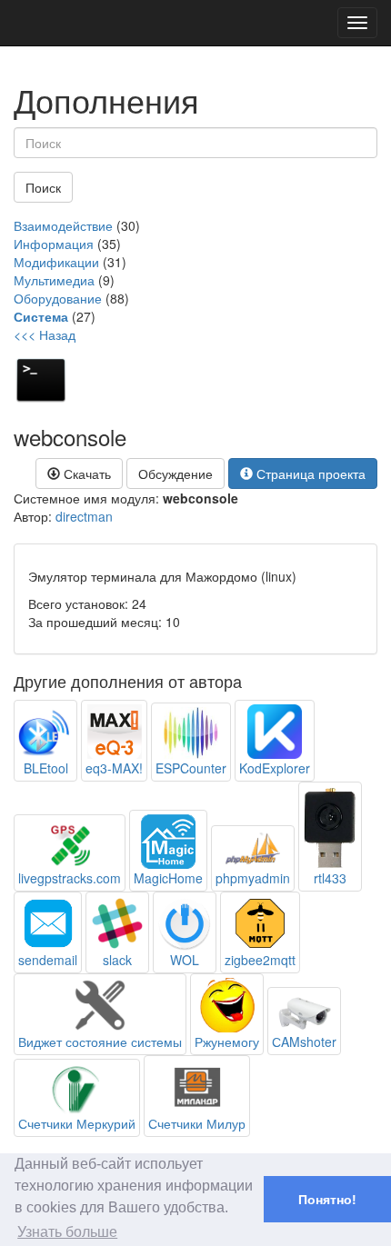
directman (84, 516)
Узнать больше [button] (67, 1232)
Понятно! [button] (327, 1199)
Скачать (85, 473)
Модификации (56, 262)
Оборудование (58, 298)
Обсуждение (175, 473)
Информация (54, 243)
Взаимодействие (63, 225)
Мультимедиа (54, 280)
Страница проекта (309, 473)
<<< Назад (44, 334)
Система (41, 316)
